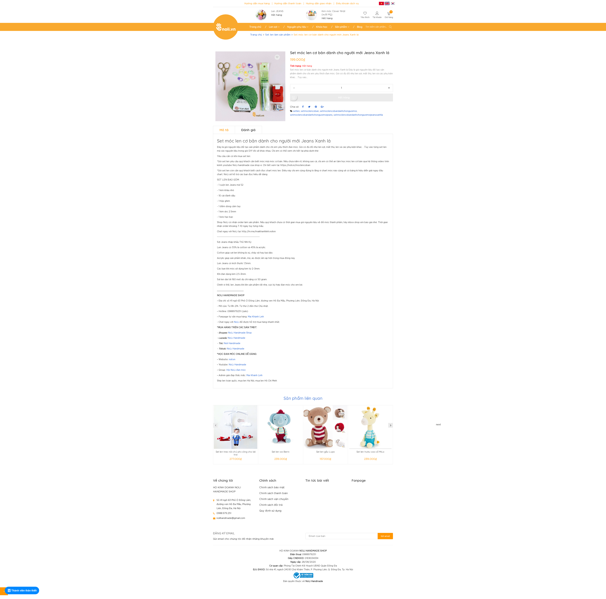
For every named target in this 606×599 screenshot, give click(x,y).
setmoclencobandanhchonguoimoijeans (311, 115)
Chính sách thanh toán (273, 493)
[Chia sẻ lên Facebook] (303, 106)
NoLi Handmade (236, 338)
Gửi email (385, 536)
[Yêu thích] (277, 57)
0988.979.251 (224, 513)
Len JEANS (277, 11)
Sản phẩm (341, 26)
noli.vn (232, 359)
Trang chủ (255, 26)
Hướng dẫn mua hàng (257, 4)
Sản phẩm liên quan (303, 398)
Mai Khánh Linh (256, 317)
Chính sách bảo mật (272, 487)
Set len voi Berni (280, 451)
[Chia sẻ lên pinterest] (315, 106)
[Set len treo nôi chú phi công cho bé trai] (235, 427)
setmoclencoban (310, 111)
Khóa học (321, 26)
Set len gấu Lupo (325, 451)
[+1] (322, 106)
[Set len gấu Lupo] (325, 427)
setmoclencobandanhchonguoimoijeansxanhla (358, 115)
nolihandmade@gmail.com (231, 518)
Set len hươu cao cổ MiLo (370, 451)
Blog (359, 26)
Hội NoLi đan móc (236, 370)
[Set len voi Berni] (280, 427)
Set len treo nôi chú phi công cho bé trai (235, 453)
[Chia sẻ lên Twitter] (309, 106)
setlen (296, 111)
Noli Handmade (232, 343)
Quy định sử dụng (270, 511)
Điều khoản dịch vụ (347, 4)
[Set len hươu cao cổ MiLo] (370, 427)
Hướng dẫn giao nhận (318, 4)
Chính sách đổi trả (270, 505)
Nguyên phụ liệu (297, 26)
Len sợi (273, 26)
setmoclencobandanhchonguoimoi (338, 111)
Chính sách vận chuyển (273, 499)
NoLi (236, 322)
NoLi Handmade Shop (240, 333)
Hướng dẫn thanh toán (287, 4)
